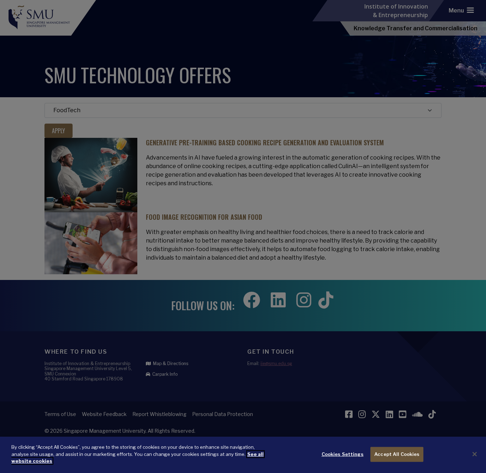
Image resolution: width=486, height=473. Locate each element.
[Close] (474, 454)
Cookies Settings (343, 454)
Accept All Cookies (396, 454)
